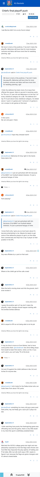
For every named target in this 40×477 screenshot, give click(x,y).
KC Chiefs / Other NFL (8, 14)
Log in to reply (33, 17)
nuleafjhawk (9, 43)
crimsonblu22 (9, 114)
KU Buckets (19, 3)
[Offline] (3, 26)
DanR (6, 442)
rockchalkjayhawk (10, 26)
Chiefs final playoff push (24, 72)
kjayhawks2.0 (9, 69)
